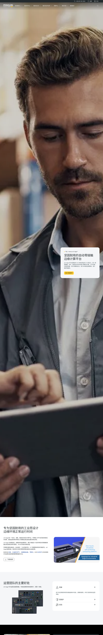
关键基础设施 (24, 552)
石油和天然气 (16, 552)
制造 (10, 552)
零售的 (31, 552)
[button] (97, 1)
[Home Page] (8, 5)
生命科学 (39, 552)
